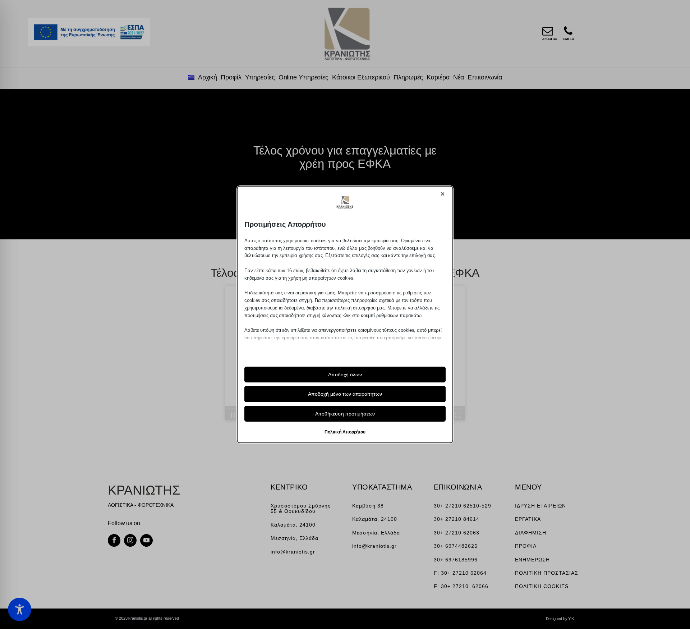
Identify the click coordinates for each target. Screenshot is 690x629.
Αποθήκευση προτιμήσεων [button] (345, 414)
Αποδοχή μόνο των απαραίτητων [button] (345, 394)
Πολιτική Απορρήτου (345, 432)
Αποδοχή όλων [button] (345, 374)
